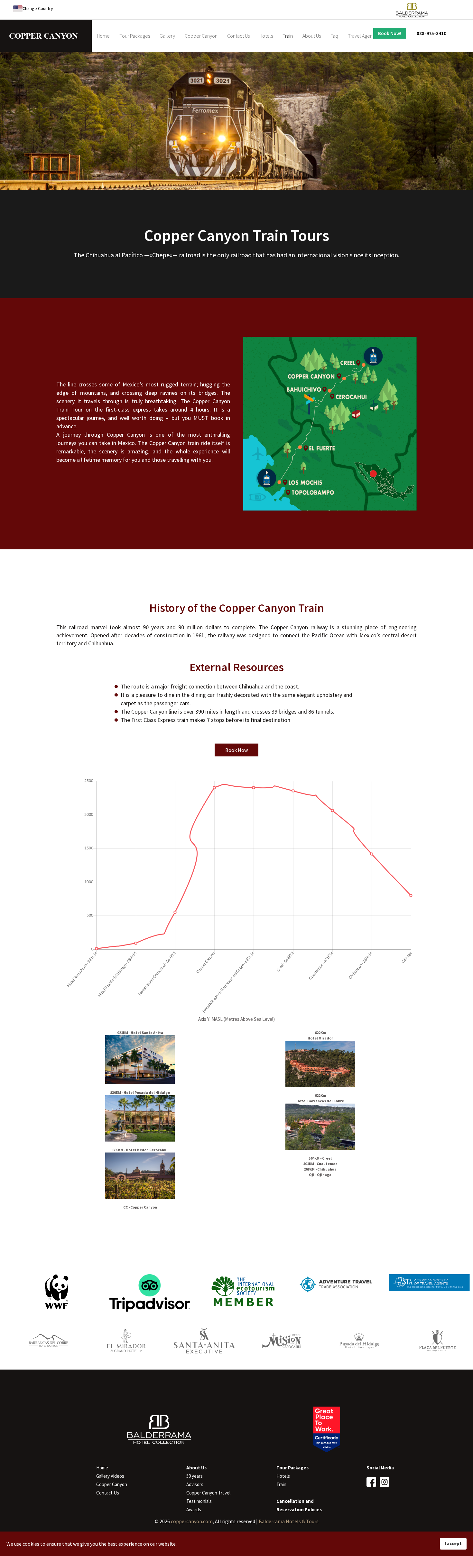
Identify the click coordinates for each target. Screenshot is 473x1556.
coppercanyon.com (192, 1521)
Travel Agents (362, 36)
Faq (334, 36)
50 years (194, 1476)
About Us (311, 36)
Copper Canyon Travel (208, 1493)
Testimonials (199, 1501)
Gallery (167, 36)
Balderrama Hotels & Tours (289, 1521)
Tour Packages (134, 36)
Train (288, 36)
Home (103, 36)
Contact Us (238, 36)
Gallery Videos (110, 1476)
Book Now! (389, 33)
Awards (193, 1509)
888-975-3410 (431, 33)
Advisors (194, 1484)
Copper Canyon (201, 36)
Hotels (266, 36)
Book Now (236, 750)
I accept (453, 1543)
